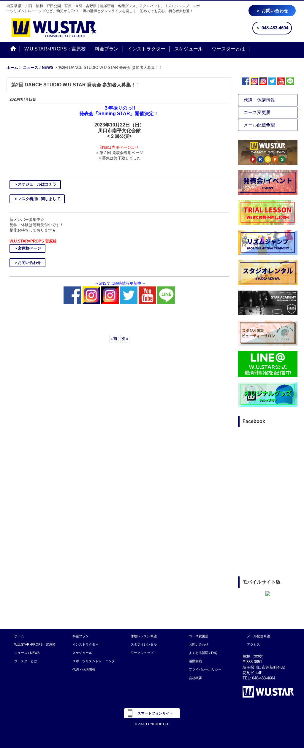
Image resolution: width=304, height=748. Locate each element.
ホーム (19, 636)
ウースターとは (25, 661)
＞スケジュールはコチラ (35, 184)
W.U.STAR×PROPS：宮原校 (35, 644)
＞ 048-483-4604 (272, 27)
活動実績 (195, 661)
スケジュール (82, 652)
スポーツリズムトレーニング (93, 661)
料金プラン (80, 636)
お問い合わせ (198, 644)
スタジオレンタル (144, 644)
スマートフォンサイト (155, 713)
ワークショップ (142, 652)
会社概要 (195, 678)
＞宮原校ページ (27, 248)
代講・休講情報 (259, 99)
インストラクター (85, 644)
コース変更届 (257, 112)
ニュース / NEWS (26, 652)
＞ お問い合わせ (272, 10)
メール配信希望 (259, 124)
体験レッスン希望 (144, 636)
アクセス (253, 644)
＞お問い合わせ (27, 262)
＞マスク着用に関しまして (37, 198)
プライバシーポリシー (205, 669)
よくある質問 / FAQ (203, 652)
